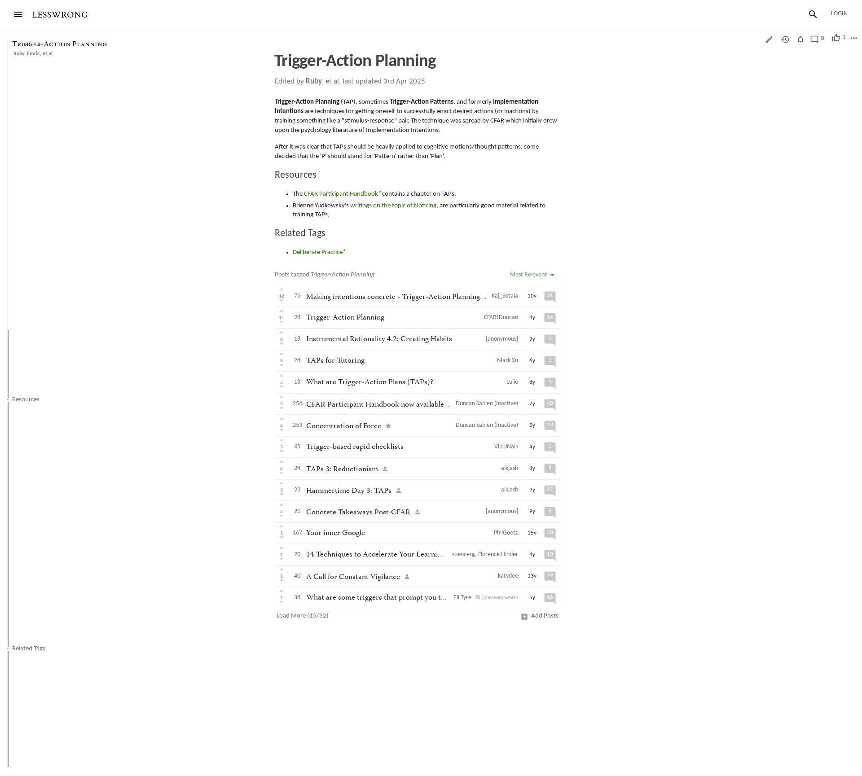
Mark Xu (507, 360)
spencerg (463, 554)
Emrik (33, 54)
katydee (508, 576)
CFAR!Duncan (501, 317)
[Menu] (18, 14)
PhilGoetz (506, 533)
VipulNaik (506, 446)
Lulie (512, 382)
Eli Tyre (462, 597)
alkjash (509, 468)
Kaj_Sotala (505, 296)
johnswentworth (500, 598)
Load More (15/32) (303, 616)
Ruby (18, 54)
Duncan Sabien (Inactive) (487, 403)
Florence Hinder (498, 554)
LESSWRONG (60, 15)
